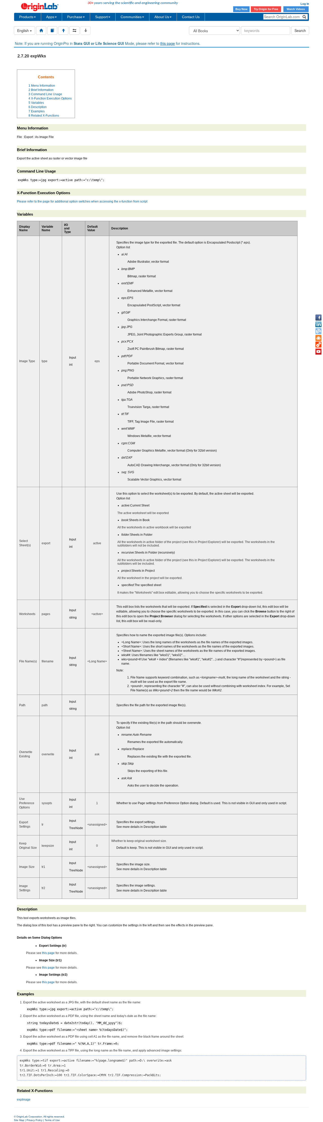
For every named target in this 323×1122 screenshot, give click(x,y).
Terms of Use (52, 1120)
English (23, 30)
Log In (305, 3)
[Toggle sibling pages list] (74, 30)
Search (300, 30)
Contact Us (191, 17)
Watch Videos (296, 9)
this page (167, 43)
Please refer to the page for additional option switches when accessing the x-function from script (82, 201)
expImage (24, 1099)
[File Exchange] (318, 345)
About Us (161, 17)
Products (26, 17)
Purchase (74, 17)
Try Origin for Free (266, 9)
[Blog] (318, 331)
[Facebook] (318, 317)
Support (101, 17)
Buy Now (241, 9)
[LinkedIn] (318, 324)
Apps (50, 17)
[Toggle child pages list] (85, 30)
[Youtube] (318, 351)
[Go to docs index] (41, 30)
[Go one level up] (63, 30)
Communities (131, 17)
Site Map (19, 1120)
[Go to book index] (52, 30)
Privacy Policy (34, 1120)
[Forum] (318, 338)
